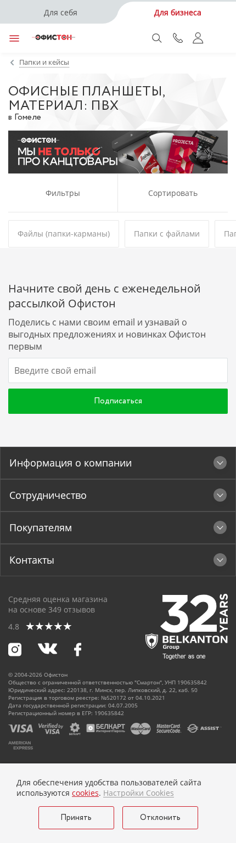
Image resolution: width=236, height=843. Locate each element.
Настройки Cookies (138, 793)
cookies (85, 793)
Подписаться (118, 401)
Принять (76, 817)
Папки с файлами (167, 233)
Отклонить (160, 817)
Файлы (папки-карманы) (64, 233)
